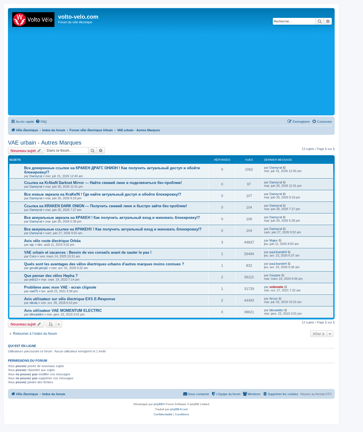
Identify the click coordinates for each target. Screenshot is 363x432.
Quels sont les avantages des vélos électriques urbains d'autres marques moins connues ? (104, 264)
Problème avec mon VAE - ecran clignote (60, 287)
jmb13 (33, 279)
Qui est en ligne (22, 346)
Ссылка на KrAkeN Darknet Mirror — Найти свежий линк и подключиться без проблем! (103, 183)
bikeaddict (36, 314)
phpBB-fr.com (179, 409)
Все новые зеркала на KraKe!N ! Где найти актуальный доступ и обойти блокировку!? (102, 194)
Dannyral (35, 176)
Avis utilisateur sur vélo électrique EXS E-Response (69, 299)
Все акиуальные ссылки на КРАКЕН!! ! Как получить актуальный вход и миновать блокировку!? (113, 229)
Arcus (273, 298)
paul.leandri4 (278, 252)
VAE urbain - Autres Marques (44, 142)
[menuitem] (41, 121)
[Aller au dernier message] (284, 167)
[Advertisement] (179, 71)
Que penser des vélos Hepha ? (51, 276)
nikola (33, 302)
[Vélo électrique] (33, 18)
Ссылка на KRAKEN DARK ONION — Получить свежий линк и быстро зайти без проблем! (105, 206)
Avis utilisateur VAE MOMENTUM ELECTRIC (63, 310)
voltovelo (276, 287)
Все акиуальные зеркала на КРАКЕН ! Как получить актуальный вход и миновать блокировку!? (112, 217)
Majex (273, 240)
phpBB (158, 404)
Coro (32, 256)
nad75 (33, 291)
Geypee (274, 275)
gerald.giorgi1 (38, 268)
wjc (31, 244)
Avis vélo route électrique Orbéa (52, 241)
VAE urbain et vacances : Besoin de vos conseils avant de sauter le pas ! (87, 252)
